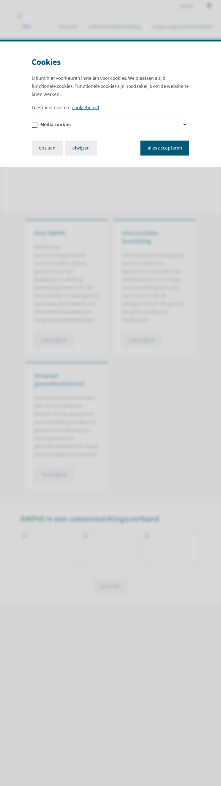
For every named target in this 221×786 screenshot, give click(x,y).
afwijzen (81, 147)
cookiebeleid (85, 107)
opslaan (47, 147)
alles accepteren (165, 147)
